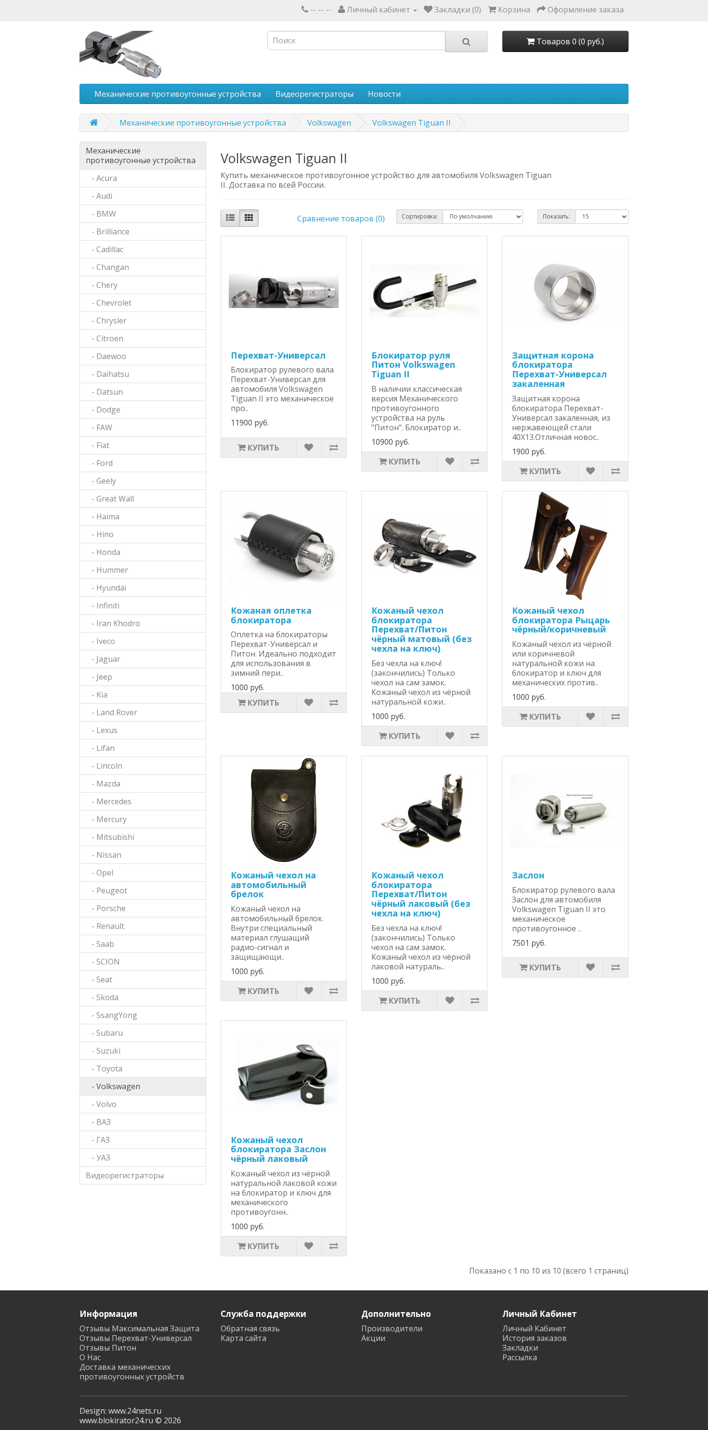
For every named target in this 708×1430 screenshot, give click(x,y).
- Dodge (103, 409)
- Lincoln (104, 765)
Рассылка (519, 1357)
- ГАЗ (98, 1139)
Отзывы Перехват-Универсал (135, 1338)
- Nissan (103, 855)
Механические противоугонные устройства (177, 94)
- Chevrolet (108, 302)
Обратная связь (250, 1328)
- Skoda (102, 997)
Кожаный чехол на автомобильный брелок (273, 884)
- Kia (96, 694)
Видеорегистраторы (314, 94)
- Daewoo (106, 356)
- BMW (101, 213)
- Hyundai (106, 587)
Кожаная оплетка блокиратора (271, 615)
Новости (384, 94)
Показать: (556, 216)
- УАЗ (98, 1157)
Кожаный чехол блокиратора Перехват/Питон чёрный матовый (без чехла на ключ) (421, 629)
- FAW (99, 427)
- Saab (100, 944)
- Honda (103, 552)
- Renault (105, 926)
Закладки (520, 1347)
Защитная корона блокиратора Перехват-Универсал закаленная (559, 369)
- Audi (99, 196)
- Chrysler (106, 320)
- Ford (99, 463)
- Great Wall (110, 498)
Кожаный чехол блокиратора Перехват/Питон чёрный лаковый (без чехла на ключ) (420, 894)
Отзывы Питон (107, 1347)
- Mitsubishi (110, 837)
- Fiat (97, 445)
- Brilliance (108, 231)
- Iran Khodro (113, 623)
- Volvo (101, 1104)
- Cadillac (104, 249)
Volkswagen (329, 122)
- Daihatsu (107, 374)
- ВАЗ (98, 1122)
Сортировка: (420, 216)
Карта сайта (243, 1338)
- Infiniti (102, 605)
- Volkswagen (113, 1086)
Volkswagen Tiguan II (411, 122)
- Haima (102, 516)
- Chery (102, 285)
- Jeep (99, 676)
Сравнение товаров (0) (341, 218)
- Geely (101, 481)
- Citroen (104, 338)
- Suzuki (103, 1050)
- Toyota (104, 1068)
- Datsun (104, 391)
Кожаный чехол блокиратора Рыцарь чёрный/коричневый (561, 620)
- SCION (103, 961)
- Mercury (106, 819)
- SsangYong (111, 1015)
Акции (373, 1338)
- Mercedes (108, 801)
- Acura (101, 178)
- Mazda (103, 783)
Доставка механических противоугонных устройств (131, 1372)
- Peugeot (106, 890)
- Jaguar (103, 659)
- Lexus (102, 730)
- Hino (100, 534)
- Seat (99, 979)
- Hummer (107, 570)
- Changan (107, 267)
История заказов (534, 1338)
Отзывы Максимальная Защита (139, 1328)
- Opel (99, 872)
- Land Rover (111, 712)
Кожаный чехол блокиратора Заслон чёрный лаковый (278, 1149)
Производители (391, 1328)
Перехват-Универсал (278, 355)
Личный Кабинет (534, 1328)
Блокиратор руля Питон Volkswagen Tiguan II (413, 364)
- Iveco (100, 641)
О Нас (90, 1357)
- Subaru (104, 1033)
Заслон (528, 875)
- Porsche (106, 908)
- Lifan (100, 748)
